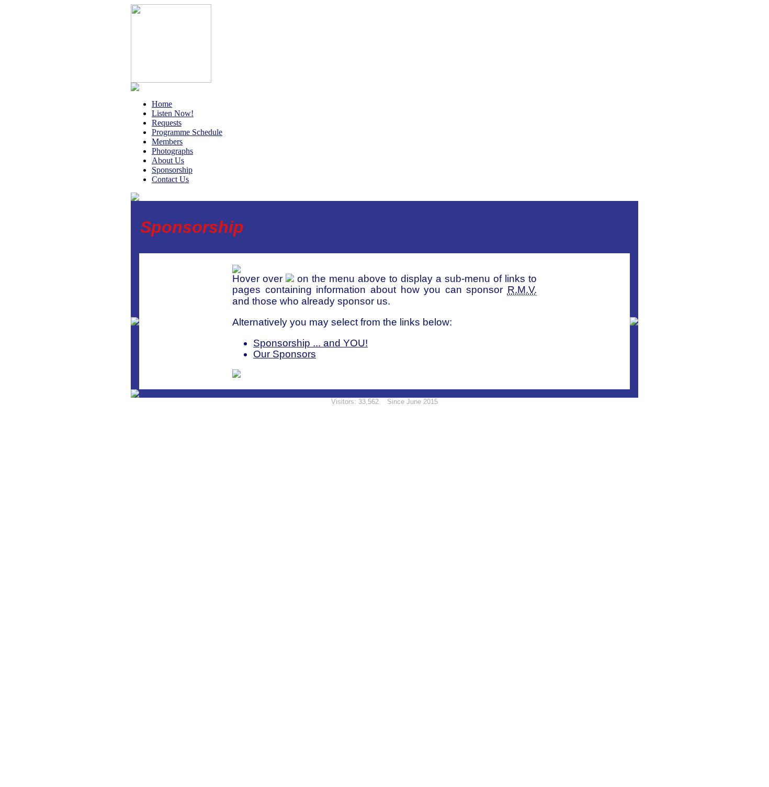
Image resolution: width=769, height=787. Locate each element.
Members (167, 141)
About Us (168, 160)
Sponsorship (172, 169)
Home (162, 103)
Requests (167, 122)
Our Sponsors (284, 353)
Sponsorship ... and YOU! (310, 343)
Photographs (172, 151)
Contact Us (170, 179)
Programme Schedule (187, 132)
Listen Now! (173, 113)
